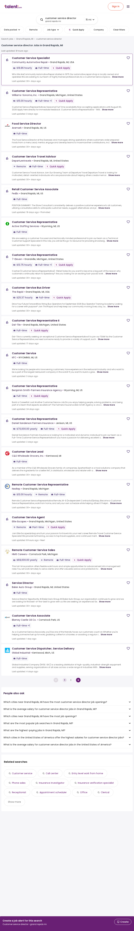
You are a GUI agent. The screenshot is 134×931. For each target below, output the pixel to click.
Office (83, 792)
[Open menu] (128, 7)
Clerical (105, 792)
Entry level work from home (87, 773)
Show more (118, 76)
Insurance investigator (51, 783)
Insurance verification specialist (96, 783)
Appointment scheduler (53, 792)
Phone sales (18, 783)
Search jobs (7, 39)
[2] (78, 680)
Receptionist (19, 792)
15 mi (88, 19)
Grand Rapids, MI (24, 39)
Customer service (22, 773)
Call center (52, 773)
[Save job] (128, 57)
